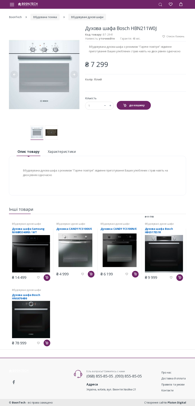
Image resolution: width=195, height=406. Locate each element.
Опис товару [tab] (28, 151)
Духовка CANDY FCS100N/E (119, 229)
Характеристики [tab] (62, 151)
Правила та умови (173, 384)
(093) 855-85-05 (128, 376)
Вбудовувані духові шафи (87, 17)
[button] (160, 4)
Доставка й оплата (173, 378)
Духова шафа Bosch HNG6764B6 (26, 296)
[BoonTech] (28, 4)
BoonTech (15, 17)
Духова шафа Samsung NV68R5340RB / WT (28, 230)
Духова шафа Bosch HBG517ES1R (159, 230)
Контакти (167, 390)
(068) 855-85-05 (100, 376)
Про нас (166, 372)
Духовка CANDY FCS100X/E (74, 229)
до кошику (136, 105)
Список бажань (175, 36)
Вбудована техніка (45, 17)
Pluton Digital (177, 402)
